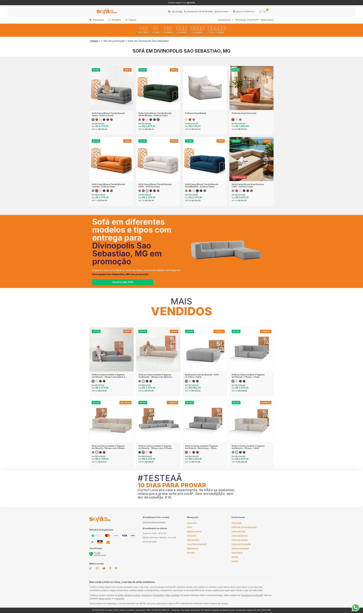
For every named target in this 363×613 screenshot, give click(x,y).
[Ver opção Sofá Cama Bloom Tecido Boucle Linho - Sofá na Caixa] (100, 119)
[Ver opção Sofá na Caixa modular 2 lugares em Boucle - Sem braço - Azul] (193, 452)
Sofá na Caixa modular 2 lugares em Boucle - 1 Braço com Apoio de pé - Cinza (109, 376)
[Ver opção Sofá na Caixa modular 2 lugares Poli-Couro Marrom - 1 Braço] (244, 381)
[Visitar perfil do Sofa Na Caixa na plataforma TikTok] (90, 569)
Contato (235, 561)
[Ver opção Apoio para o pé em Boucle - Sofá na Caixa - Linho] (190, 381)
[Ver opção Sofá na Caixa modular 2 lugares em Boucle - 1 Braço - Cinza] (233, 381)
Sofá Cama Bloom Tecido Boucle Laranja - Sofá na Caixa (108, 185)
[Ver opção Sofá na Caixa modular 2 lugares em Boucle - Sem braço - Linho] (190, 452)
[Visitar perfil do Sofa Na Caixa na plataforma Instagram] (97, 569)
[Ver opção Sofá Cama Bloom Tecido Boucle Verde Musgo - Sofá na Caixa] (111, 119)
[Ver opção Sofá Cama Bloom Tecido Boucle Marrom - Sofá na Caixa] (107, 119)
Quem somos (267, 20)
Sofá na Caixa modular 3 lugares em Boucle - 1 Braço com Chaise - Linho (109, 447)
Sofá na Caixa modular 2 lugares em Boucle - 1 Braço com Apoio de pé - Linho (155, 376)
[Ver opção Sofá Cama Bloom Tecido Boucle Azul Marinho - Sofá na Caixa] (104, 119)
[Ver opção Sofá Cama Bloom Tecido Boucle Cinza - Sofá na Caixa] (93, 119)
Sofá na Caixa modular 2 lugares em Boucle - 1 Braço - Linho (248, 447)
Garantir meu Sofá (122, 282)
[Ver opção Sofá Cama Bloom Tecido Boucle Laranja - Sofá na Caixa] (96, 119)
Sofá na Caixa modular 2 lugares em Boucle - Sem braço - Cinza (201, 447)
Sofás (189, 527)
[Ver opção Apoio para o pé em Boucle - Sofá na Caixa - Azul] (193, 381)
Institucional (224, 20)
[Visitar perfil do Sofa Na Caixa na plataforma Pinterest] (116, 569)
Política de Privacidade (241, 544)
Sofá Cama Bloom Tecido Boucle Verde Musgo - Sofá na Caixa (155, 114)
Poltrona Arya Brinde (195, 113)
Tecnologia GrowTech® (246, 20)
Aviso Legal (236, 523)
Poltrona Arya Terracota (244, 113)
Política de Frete (238, 531)
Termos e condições (240, 548)
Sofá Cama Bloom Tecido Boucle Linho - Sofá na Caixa (155, 185)
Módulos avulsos (194, 531)
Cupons (132, 20)
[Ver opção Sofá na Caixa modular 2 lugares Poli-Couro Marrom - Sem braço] (197, 452)
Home (94, 40)
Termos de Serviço (240, 535)
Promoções (98, 20)
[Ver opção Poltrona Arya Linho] (186, 119)
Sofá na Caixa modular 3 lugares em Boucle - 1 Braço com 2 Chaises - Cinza (156, 447)
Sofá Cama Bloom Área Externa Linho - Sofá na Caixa (248, 185)
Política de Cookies (240, 540)
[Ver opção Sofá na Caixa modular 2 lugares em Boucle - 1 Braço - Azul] (240, 381)
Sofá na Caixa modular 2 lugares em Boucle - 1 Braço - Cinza (248, 376)
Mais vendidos (193, 540)
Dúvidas (235, 557)
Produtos (116, 20)
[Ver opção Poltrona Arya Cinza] (193, 119)
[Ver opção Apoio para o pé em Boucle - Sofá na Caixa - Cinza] (186, 381)
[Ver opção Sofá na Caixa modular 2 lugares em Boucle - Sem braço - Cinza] (186, 452)
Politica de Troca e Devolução (244, 527)
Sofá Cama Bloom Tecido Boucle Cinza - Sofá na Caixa (108, 114)
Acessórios (192, 535)
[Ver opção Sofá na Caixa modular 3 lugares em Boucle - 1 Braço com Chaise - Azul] (100, 452)
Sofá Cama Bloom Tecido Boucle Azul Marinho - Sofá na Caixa (201, 185)
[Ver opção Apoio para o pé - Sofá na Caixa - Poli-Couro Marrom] (197, 381)
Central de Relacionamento (154, 522)
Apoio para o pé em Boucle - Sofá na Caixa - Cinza (202, 376)
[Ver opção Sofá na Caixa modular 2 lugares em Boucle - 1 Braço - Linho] (236, 381)
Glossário (191, 553)
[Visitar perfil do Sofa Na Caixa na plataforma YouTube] (104, 569)
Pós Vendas (177, 11)
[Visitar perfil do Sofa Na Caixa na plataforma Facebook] (110, 569)
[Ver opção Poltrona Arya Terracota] (190, 119)
